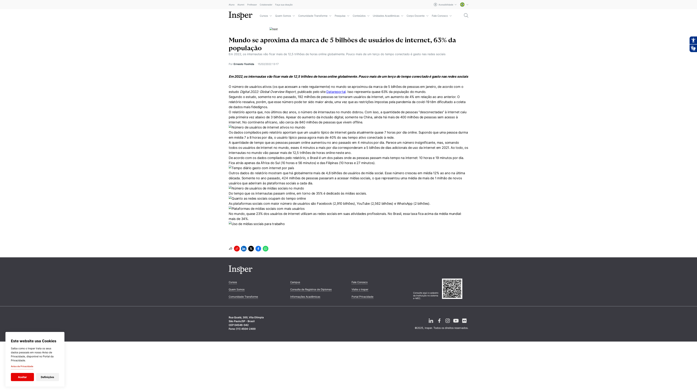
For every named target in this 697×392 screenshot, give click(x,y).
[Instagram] (448, 323)
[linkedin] (244, 249)
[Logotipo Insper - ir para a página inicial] (240, 16)
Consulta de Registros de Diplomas (311, 289)
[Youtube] (456, 323)
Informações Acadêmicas (305, 296)
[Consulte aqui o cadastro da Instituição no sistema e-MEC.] (455, 289)
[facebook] (258, 249)
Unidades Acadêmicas (386, 15)
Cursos (264, 15)
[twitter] (251, 249)
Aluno (232, 4)
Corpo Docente (416, 15)
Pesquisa (340, 15)
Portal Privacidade (362, 296)
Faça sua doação (284, 4)
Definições (47, 377)
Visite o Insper (360, 289)
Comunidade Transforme (312, 15)
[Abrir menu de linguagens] (464, 4)
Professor (252, 4)
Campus (295, 282)
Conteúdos (359, 15)
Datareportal (336, 92)
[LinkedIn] (431, 323)
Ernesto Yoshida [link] (244, 64)
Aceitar (22, 377)
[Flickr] (464, 323)
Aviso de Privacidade (22, 366)
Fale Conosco (440, 15)
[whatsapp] (265, 249)
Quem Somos (283, 15)
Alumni (240, 4)
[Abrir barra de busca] (466, 15)
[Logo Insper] (240, 273)
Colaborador (266, 4)
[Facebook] (439, 323)
